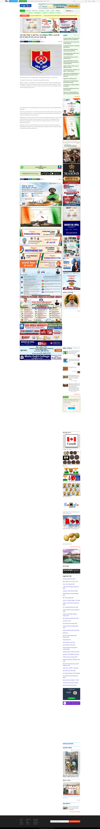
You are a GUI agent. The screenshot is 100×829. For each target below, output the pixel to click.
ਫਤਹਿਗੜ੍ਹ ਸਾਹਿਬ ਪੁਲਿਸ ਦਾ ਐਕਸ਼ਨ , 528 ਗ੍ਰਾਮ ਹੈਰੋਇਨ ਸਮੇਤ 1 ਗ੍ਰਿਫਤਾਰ (71, 66)
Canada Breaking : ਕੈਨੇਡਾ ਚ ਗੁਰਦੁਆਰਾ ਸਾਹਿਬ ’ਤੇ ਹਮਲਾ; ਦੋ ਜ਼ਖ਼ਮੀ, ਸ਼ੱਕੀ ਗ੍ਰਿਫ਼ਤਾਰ (71, 54)
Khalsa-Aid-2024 (67, 639)
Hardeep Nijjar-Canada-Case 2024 (71, 651)
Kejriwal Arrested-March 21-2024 (71, 680)
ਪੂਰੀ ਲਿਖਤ (71, 698)
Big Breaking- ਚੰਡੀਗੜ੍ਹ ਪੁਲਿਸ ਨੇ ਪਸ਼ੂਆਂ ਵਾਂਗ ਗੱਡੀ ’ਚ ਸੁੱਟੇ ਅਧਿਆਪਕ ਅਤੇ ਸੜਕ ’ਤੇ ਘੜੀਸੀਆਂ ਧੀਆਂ (71, 39)
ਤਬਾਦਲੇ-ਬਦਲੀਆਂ (28, 10)
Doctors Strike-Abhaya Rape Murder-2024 (70, 636)
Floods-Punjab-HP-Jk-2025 (69, 579)
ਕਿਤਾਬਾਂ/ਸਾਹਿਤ (52, 12)
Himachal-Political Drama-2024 (70, 682)
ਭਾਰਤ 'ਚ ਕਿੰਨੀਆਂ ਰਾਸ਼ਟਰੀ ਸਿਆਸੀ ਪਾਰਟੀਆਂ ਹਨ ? (71, 481)
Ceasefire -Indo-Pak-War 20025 (70, 591)
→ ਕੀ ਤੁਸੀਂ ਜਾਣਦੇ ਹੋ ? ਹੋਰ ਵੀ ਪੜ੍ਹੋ (74, 546)
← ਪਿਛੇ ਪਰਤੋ (59, 41)
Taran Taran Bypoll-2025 (69, 584)
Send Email (38, 41)
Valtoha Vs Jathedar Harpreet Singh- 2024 (70, 614)
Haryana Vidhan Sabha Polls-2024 (71, 630)
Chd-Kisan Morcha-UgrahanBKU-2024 (71, 626)
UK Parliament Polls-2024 (69, 645)
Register (93, 1)
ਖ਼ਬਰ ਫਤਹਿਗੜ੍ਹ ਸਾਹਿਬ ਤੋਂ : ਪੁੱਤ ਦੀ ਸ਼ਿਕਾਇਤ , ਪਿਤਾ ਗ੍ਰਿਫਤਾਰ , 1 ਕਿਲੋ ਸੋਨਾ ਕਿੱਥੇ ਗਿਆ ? (71, 70)
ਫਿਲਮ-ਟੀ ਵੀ (45, 12)
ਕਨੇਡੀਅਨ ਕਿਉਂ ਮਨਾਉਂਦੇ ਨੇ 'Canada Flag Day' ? (71, 528)
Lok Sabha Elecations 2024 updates (71, 673)
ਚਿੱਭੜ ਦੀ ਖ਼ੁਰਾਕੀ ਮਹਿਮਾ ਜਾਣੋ (67, 544)
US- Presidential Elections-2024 (70, 607)
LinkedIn (30, 41)
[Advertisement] (41, 98)
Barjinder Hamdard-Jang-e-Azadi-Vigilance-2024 (71, 664)
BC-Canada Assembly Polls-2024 (71, 618)
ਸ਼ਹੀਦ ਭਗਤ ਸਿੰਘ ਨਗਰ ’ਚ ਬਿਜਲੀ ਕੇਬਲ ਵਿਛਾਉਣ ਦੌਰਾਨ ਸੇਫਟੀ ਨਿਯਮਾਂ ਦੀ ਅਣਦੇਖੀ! (70, 81)
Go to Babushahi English (13, 1)
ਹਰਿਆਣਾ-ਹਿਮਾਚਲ (35, 10)
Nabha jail (65, 633)
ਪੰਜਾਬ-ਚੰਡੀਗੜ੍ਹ (36, 819)
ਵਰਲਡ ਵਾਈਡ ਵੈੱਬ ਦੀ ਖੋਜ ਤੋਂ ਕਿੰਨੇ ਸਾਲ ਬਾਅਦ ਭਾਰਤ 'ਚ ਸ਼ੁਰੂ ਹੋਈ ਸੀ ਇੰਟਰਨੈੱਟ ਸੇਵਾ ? (71, 512)
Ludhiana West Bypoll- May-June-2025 (71, 587)
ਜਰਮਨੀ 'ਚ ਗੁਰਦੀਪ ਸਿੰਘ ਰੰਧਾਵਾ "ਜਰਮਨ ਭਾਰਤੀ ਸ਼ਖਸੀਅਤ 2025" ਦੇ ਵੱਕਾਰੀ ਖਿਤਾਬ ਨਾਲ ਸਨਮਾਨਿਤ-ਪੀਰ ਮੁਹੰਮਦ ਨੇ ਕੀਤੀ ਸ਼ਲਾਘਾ (71, 62)
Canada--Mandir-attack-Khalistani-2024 (71, 610)
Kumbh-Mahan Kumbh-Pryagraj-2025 (71, 594)
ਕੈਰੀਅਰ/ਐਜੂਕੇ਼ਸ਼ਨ (37, 12)
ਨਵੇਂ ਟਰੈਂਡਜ (58, 12)
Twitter (26, 41)
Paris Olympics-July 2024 (69, 642)
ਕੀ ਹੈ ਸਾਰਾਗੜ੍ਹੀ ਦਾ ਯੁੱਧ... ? (67, 496)
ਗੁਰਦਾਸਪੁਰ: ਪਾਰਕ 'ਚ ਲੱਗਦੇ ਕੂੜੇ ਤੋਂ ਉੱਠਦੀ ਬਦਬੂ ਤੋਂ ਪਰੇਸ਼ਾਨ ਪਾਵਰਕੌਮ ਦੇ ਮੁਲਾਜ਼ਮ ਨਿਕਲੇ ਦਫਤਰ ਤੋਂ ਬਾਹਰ (71, 93)
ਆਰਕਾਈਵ (36, 1)
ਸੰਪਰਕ (48, 1)
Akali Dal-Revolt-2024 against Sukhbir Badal (70, 648)
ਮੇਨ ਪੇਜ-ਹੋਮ (22, 10)
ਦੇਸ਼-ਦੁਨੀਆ (47, 10)
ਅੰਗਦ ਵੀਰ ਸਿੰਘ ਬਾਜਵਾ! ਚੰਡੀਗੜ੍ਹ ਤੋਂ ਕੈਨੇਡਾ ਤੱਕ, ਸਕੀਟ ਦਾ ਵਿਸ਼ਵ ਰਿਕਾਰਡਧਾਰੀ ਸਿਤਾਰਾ (70, 50)
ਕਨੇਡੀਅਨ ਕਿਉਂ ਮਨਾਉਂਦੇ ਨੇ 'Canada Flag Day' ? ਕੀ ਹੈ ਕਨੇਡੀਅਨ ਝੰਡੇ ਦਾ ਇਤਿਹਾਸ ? (71, 448)
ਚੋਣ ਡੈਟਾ (45, 1)
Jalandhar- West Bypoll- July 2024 (71, 654)
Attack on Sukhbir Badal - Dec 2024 (71, 600)
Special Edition (68, 743)
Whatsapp (34, 41)
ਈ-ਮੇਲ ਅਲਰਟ (23, 12)
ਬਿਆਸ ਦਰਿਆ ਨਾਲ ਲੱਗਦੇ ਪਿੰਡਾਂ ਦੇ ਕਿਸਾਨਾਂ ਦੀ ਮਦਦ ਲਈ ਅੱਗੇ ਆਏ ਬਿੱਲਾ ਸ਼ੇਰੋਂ (71, 89)
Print (42, 41)
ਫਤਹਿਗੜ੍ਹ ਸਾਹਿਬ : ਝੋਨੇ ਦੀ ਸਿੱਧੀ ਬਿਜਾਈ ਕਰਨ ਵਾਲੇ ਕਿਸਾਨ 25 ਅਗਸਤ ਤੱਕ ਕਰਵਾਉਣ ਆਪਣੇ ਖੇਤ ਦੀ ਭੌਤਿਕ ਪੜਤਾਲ (71, 75)
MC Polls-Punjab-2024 (68, 597)
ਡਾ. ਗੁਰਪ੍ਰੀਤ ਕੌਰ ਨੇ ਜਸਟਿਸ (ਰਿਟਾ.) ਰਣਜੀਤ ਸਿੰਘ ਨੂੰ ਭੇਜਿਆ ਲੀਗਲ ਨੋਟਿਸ (63, 15)
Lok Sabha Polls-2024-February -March (70, 676)
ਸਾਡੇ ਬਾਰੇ (29, 1)
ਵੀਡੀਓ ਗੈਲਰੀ (58, 10)
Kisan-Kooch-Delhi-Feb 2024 (70, 685)
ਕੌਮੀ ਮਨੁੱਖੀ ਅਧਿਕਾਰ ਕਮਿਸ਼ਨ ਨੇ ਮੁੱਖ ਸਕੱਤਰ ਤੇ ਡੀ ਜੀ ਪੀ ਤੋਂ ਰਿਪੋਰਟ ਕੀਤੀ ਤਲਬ (71, 42)
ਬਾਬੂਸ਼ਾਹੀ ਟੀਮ (32, 1)
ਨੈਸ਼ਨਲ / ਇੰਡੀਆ (41, 10)
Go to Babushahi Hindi (22, 1)
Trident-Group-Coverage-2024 (70, 657)
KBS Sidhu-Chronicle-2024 (69, 670)
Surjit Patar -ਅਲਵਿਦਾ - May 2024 (70, 668)
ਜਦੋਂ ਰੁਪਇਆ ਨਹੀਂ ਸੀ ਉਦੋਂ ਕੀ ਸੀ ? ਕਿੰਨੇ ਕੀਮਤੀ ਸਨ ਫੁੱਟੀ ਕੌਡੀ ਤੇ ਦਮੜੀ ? (71, 465)
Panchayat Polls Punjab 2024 (70, 623)
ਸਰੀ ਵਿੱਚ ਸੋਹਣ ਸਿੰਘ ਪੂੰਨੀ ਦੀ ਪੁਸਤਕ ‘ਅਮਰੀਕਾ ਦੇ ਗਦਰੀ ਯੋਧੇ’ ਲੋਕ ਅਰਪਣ (70, 58)
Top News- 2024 (67, 621)
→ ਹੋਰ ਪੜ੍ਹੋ (78, 311)
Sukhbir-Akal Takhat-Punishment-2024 (71, 603)
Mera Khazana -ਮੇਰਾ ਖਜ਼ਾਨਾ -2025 (70, 581)
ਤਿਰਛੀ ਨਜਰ (30, 12)
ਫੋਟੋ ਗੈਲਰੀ (52, 10)
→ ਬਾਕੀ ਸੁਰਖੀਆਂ (77, 96)
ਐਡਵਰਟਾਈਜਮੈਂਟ (41, 1)
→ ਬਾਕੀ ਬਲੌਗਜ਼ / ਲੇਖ (76, 394)
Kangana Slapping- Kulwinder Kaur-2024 (71, 660)
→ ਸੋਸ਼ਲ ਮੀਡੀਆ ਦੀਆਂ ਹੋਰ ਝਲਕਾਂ (74, 810)
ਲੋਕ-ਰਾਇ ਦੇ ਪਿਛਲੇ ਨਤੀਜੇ (76, 410)
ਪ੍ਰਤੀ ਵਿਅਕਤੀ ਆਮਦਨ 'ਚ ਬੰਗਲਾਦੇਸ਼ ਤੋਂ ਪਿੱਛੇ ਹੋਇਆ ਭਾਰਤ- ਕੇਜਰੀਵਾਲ (71, 85)
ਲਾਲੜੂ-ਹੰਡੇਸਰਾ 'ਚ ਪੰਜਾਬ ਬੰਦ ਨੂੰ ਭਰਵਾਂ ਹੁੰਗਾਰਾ (70, 78)
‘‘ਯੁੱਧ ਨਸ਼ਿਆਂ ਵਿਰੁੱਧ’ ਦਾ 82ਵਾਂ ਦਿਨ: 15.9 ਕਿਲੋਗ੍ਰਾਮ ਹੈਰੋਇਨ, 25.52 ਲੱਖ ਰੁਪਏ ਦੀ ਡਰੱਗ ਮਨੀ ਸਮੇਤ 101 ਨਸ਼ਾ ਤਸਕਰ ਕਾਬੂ (39, 36)
